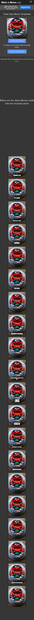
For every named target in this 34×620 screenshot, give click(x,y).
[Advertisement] (17, 81)
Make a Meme (11, 2)
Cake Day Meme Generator (17, 41)
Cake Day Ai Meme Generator (17, 51)
